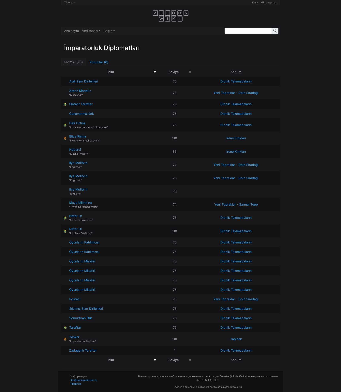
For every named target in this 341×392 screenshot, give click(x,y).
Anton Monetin (80, 91)
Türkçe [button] (68, 2)
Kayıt (255, 2)
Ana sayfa (71, 31)
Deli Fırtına (77, 123)
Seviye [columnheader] (180, 72)
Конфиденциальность (83, 380)
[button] (91, 31)
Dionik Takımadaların (236, 81)
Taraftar (75, 327)
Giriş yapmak (269, 2)
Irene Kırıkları (236, 138)
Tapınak (236, 339)
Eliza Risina (77, 136)
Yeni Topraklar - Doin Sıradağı (236, 93)
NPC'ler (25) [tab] (73, 62)
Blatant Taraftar (81, 104)
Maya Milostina (80, 203)
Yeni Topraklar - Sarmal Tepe (236, 204)
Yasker (74, 337)
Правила (75, 383)
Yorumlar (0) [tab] (99, 62)
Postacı (74, 299)
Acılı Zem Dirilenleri (83, 81)
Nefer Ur (75, 216)
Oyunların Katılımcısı (84, 242)
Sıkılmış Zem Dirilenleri (86, 309)
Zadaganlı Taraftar (83, 350)
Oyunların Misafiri (82, 261)
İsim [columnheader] (131, 72)
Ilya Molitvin (78, 163)
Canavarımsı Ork (81, 114)
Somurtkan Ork (80, 318)
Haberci (75, 150)
